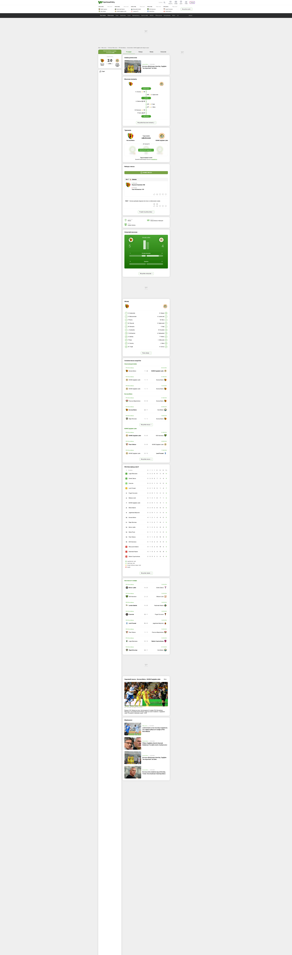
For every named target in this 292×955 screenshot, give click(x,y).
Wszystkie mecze (146, 424)
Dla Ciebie (103, 15)
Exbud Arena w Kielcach (156, 220)
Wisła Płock (132, 532)
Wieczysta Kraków (134, 546)
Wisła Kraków (132, 507)
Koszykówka (167, 15)
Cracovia (131, 483)
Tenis (116, 15)
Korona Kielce (145, 64)
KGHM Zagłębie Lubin (134, 503)
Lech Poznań (132, 488)
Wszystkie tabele (146, 573)
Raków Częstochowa (134, 556)
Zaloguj (192, 2)
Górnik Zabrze (132, 478)
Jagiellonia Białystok (134, 512)
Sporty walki (144, 15)
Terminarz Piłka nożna (113, 47)
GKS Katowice (132, 542)
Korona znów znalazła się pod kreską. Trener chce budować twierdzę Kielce (154, 773)
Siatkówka (123, 15)
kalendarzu (154, 159)
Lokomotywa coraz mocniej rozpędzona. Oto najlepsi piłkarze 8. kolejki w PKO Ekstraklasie (155, 729)
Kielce (129, 220)
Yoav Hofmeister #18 (138, 189)
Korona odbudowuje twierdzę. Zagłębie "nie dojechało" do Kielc (154, 67)
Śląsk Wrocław (133, 522)
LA (177, 15)
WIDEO (152, 15)
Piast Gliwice (132, 537)
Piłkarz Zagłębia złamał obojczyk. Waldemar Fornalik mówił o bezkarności (154, 744)
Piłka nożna (111, 15)
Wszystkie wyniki (186, 9)
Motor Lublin (132, 527)
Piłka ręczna (158, 15)
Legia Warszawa (133, 473)
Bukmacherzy (135, 15)
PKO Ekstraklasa (122, 47)
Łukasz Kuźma (131, 225)
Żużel (129, 15)
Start (99, 47)
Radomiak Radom (133, 551)
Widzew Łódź (132, 498)
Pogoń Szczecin (133, 493)
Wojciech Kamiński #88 (138, 185)
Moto (173, 15)
